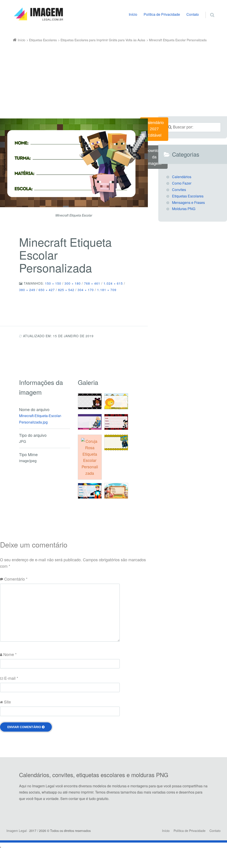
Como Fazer (181, 183)
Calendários (181, 176)
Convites (179, 189)
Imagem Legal (16, 830)
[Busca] (208, 10)
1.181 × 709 (106, 290)
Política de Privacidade (162, 14)
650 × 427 (47, 290)
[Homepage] (38, 14)
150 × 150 (53, 283)
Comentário (15, 579)
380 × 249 (27, 290)
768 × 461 (92, 283)
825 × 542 (66, 290)
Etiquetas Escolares (188, 196)
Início (133, 14)
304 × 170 (86, 290)
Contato (192, 14)
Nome (10, 654)
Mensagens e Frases (188, 202)
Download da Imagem (154, 157)
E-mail (11, 678)
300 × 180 (73, 283)
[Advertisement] (113, 76)
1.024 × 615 (113, 283)
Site (7, 702)
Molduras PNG (183, 208)
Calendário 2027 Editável (154, 129)
